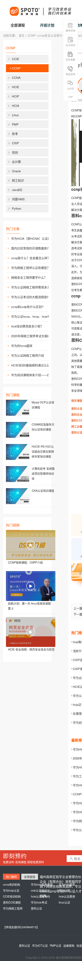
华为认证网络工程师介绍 (27, 355)
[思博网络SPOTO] (40, 9)
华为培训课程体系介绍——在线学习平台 (33, 375)
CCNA (16, 77)
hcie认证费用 (67, 896)
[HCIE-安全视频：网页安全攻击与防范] (30, 632)
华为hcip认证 (11, 890)
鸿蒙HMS (18, 199)
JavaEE (17, 190)
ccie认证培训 (39, 890)
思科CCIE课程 (12, 902)
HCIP (15, 96)
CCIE (15, 59)
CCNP (31, 35)
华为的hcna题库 (21, 346)
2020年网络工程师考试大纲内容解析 (33, 336)
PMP (15, 124)
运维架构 (68, 945)
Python (16, 208)
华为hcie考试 (39, 902)
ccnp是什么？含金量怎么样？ (30, 258)
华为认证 (64, 890)
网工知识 (18, 180)
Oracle (16, 171)
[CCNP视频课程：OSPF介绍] (30, 545)
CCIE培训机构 (12, 896)
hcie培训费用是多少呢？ (27, 326)
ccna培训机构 (11, 884)
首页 (21, 35)
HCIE (15, 87)
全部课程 (18, 25)
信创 (15, 152)
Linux (15, 115)
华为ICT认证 (40, 945)
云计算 (16, 162)
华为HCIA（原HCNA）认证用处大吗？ (33, 238)
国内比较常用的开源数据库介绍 (32, 248)
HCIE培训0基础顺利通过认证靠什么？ (33, 365)
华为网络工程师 (12, 908)
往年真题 (70, 59)
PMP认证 (55, 945)
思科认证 (36, 908)
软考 (15, 133)
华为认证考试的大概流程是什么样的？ (33, 297)
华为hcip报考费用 (42, 884)
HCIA (15, 105)
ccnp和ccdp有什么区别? (27, 307)
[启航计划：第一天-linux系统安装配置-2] (30, 586)
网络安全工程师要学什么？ (29, 277)
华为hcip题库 (67, 884)
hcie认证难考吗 (40, 896)
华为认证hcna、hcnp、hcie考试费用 (33, 316)
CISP (15, 143)
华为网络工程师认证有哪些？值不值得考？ (33, 268)
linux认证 (64, 902)
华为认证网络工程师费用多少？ (32, 287)
